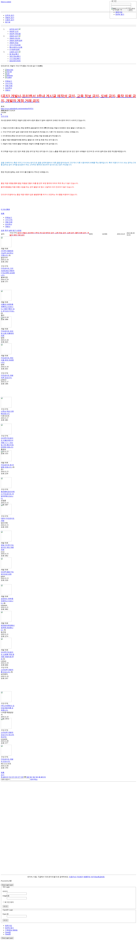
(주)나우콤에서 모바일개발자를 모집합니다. (7, 708)
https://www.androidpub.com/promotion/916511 (17, 108)
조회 (2, 230)
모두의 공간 (14, 29)
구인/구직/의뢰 (15, 45)
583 (37, 777)
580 (28, 777)
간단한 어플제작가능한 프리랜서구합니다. (7, 253)
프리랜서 (8, 88)
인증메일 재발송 (11, 930)
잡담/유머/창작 (15, 61)
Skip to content (6, 2)
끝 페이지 (42, 777)
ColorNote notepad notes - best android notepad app (18, 883)
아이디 (5, 891)
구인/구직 (8, 83)
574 (10, 777)
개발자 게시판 (14, 38)
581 (31, 777)
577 (19, 777)
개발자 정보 (13, 43)
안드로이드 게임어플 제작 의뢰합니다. (7, 360)
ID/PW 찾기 (119, 14)
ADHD (107, 877)
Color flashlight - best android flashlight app (51, 883)
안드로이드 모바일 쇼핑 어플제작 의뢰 (7, 333)
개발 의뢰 (8, 86)
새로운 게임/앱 (15, 34)
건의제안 (79, 877)
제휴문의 (87, 877)
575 (13, 777)
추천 (6, 230)
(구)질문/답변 (14, 49)
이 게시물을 (5, 209)
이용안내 (72, 877)
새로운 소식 (13, 31)
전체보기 (8, 81)
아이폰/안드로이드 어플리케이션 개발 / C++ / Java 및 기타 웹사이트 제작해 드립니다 (7, 442)
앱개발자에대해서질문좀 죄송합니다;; (8, 627)
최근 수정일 (16, 230)
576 (16, 777)
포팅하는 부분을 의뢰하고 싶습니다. (7, 601)
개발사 (7, 90)
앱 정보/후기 (14, 54)
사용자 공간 (14, 52)
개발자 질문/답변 (15, 40)
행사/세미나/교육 (15, 47)
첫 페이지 (4, 777)
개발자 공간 (14, 36)
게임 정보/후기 (15, 56)
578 (22, 777)
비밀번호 (6, 896)
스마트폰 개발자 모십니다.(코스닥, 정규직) (7, 735)
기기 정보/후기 (15, 59)
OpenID (8, 932)
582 (34, 777)
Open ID (6, 914)
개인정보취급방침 (98, 877)
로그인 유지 (9, 902)
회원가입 (118, 12)
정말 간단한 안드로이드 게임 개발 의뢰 (7, 547)
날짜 (10, 230)
